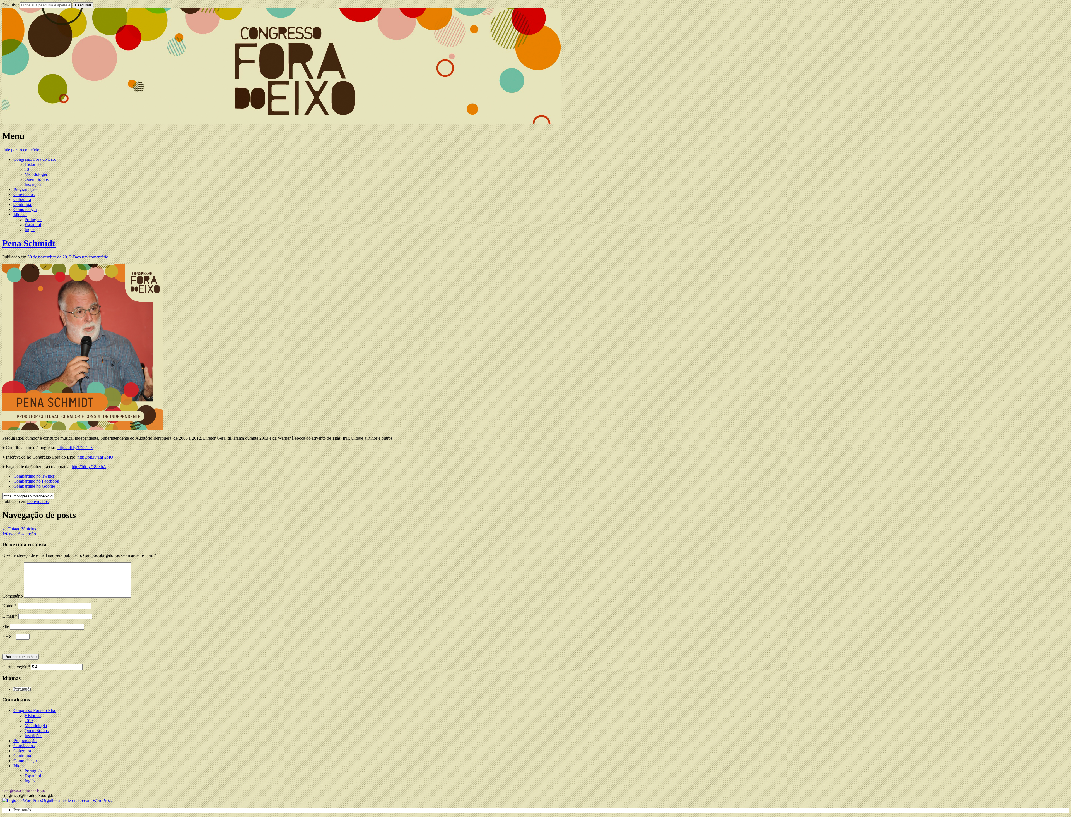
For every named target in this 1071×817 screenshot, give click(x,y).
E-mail (9, 616)
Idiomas (20, 214)
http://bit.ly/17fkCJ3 (75, 447)
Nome (9, 605)
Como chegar (25, 209)
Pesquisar (10, 5)
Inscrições (33, 184)
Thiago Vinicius (19, 528)
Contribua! (22, 204)
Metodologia (36, 174)
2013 (29, 169)
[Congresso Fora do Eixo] (281, 122)
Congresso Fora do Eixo (34, 159)
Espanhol (33, 224)
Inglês (30, 229)
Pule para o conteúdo (20, 149)
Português (33, 219)
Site (5, 626)
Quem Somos (37, 179)
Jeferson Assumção (22, 533)
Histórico (33, 164)
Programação (25, 189)
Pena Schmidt (29, 243)
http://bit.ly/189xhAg (90, 466)
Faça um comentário (90, 257)
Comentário (12, 596)
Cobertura (22, 199)
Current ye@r (16, 666)
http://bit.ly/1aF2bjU (95, 457)
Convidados (24, 194)
